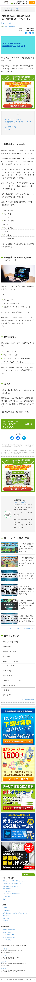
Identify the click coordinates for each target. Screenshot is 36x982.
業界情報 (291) (7, 647)
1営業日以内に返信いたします (17, 424)
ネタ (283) (5, 690)
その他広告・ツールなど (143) (11, 680)
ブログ (4, 9)
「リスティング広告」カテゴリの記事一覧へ (21, 628)
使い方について (10, 127)
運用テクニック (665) (9, 651)
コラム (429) (6, 656)
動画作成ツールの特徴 (13, 119)
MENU (32, 3)
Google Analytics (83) (9, 685)
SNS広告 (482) (7, 675)
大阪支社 (3, 962)
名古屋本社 (4, 949)
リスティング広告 (13, 9)
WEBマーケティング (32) (10, 661)
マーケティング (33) (8, 666)
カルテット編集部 (9, 26)
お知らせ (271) (7, 695)
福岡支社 (3, 968)
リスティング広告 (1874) (10, 642)
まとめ (7, 129)
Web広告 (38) (6, 671)
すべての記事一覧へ (28, 699)
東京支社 (3, 955)
